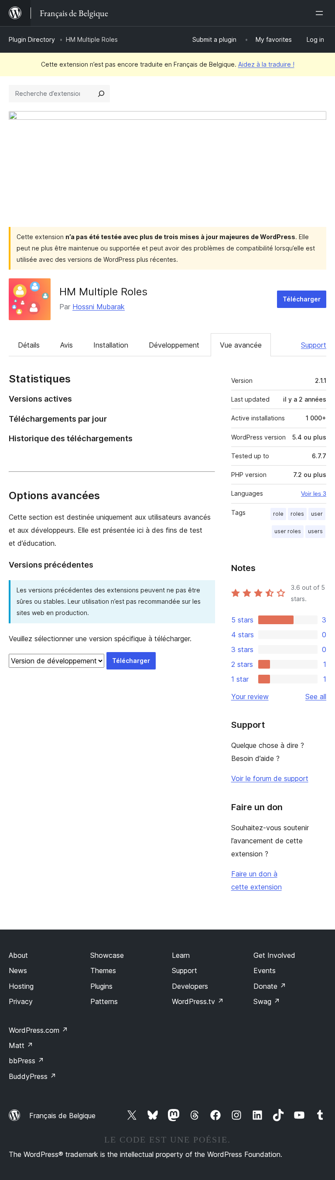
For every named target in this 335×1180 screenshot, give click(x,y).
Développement (174, 345)
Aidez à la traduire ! (266, 64)
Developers (190, 986)
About (18, 955)
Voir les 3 (313, 493)
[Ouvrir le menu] (321, 13)
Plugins (101, 986)
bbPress (26, 1060)
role (278, 514)
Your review (250, 696)
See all (315, 696)
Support (313, 345)
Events (264, 970)
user (317, 514)
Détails (29, 345)
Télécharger (302, 299)
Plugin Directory (32, 39)
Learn (181, 955)
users (315, 531)
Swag (266, 1001)
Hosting (21, 986)
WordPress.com (38, 1030)
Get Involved (274, 955)
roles (297, 514)
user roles (287, 531)
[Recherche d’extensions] (101, 93)
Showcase (107, 955)
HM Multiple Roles (103, 291)
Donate (269, 986)
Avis (66, 345)
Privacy (21, 1001)
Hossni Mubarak (98, 306)
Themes (103, 970)
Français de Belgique (62, 1115)
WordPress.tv (198, 1001)
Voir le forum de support (269, 778)
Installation (110, 345)
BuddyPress (32, 1076)
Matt (21, 1045)
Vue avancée (241, 345)
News (18, 970)
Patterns (104, 1001)
